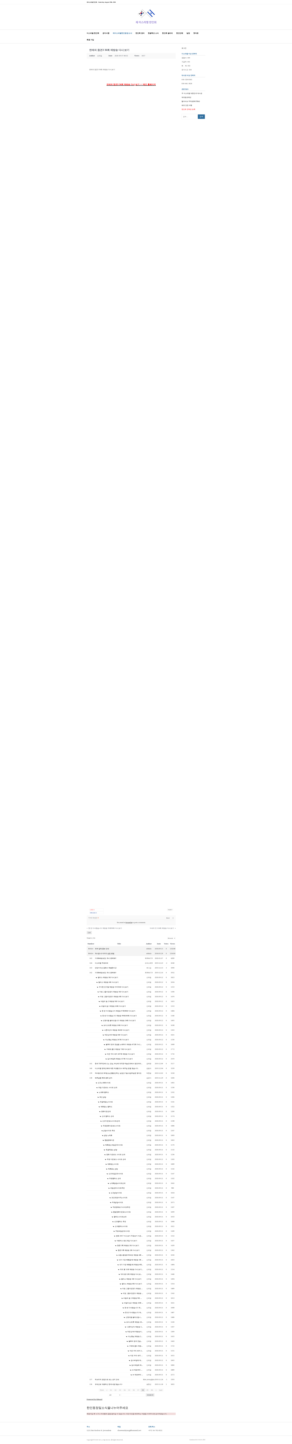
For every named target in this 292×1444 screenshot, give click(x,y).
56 (134, 1390)
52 (115, 1390)
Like (92, 910)
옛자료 (195, 33)
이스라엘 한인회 (93, 33)
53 (120, 1390)
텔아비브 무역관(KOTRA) (191, 101)
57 (138, 1390)
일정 (188, 33)
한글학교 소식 (153, 33)
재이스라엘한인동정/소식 (122, 33)
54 (124, 1390)
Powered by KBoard (94, 1399)
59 (147, 1390)
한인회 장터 (140, 33)
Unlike (93, 913)
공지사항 (106, 33)
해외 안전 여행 (187, 105)
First (102, 1390)
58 (143, 1390)
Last (160, 1390)
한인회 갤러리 (167, 33)
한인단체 (179, 33)
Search (150, 1395)
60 (152, 1390)
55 (129, 1390)
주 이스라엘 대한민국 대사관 (192, 93)
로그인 (184, 48)
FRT (204, 1440)
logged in (129, 922)
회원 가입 (90, 40)
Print (170, 910)
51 (111, 1390)
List (89, 933)
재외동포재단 (186, 97)
